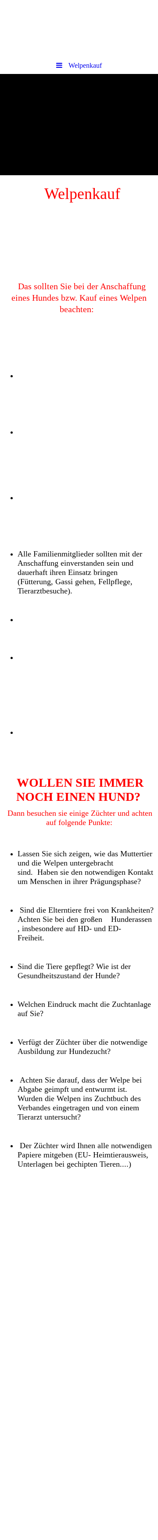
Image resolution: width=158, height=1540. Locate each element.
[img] (79, 28)
